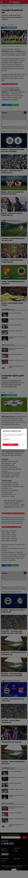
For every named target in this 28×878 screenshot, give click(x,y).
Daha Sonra (22, 444)
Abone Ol (10, 444)
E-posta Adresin (6, 439)
